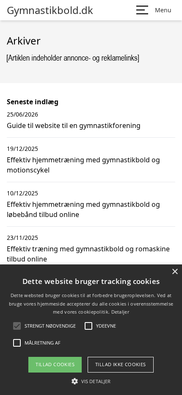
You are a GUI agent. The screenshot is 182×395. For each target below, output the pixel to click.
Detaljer (120, 312)
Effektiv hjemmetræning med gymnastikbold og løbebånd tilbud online (83, 209)
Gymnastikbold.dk (50, 10)
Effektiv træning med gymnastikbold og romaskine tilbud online (88, 254)
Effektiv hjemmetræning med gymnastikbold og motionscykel (83, 165)
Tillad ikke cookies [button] (120, 364)
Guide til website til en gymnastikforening (74, 125)
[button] (91, 381)
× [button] (174, 272)
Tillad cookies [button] (55, 364)
